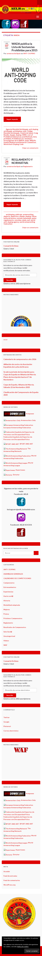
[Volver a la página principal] (21, 9)
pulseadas (27, 218)
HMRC (24, 135)
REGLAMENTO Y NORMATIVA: (22, 161)
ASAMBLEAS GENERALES (13, 574)
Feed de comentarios (12, 880)
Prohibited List (18, 139)
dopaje (12, 135)
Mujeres (7, 609)
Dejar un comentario (30, 148)
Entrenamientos (10, 587)
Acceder (7, 871)
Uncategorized (9, 636)
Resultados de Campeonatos (15, 627)
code (24, 131)
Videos (6, 641)
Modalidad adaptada (12, 605)
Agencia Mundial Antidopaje (17, 129)
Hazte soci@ (8, 596)
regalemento (9, 220)
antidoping (17, 131)
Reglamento (28, 166)
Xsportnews (20, 470)
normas (20, 218)
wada (27, 141)
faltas (34, 216)
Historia (7, 601)
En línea (11, 246)
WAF (5, 645)
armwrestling (28, 215)
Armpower (30, 414)
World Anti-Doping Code (13, 144)
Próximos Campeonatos (13, 618)
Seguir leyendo (12, 119)
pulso (34, 218)
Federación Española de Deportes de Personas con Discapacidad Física (18, 438)
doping (18, 135)
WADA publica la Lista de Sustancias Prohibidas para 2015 (24, 47)
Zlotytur (15, 475)
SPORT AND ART (26, 444)
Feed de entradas (10, 876)
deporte (7, 216)
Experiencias (8, 592)
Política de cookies (23, 946)
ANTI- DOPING (29, 53)
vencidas (17, 220)
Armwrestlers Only (28, 420)
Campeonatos (9, 583)
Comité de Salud (26, 133)
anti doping (33, 129)
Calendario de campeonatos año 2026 (20, 359)
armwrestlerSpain (14, 53)
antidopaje (8, 131)
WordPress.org (9, 885)
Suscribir (9, 280)
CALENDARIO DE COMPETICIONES (17, 578)
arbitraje (18, 215)
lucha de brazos (10, 218)
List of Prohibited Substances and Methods (18, 136)
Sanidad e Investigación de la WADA (18, 140)
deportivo (15, 216)
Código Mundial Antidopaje (18, 132)
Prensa (6, 614)
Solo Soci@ (8, 632)
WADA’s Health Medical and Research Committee (20, 141)
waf (28, 220)
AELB (5, 340)
